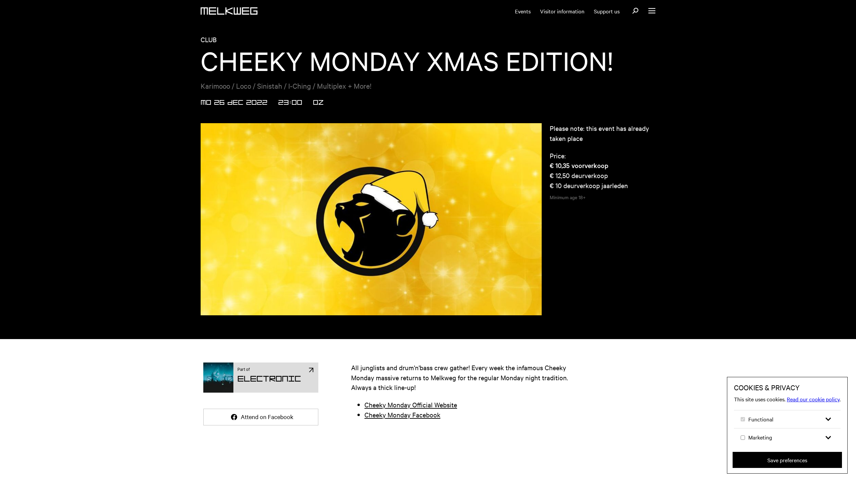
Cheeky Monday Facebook (402, 414)
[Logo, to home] (229, 11)
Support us (607, 11)
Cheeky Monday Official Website (410, 404)
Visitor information (562, 11)
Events (523, 11)
